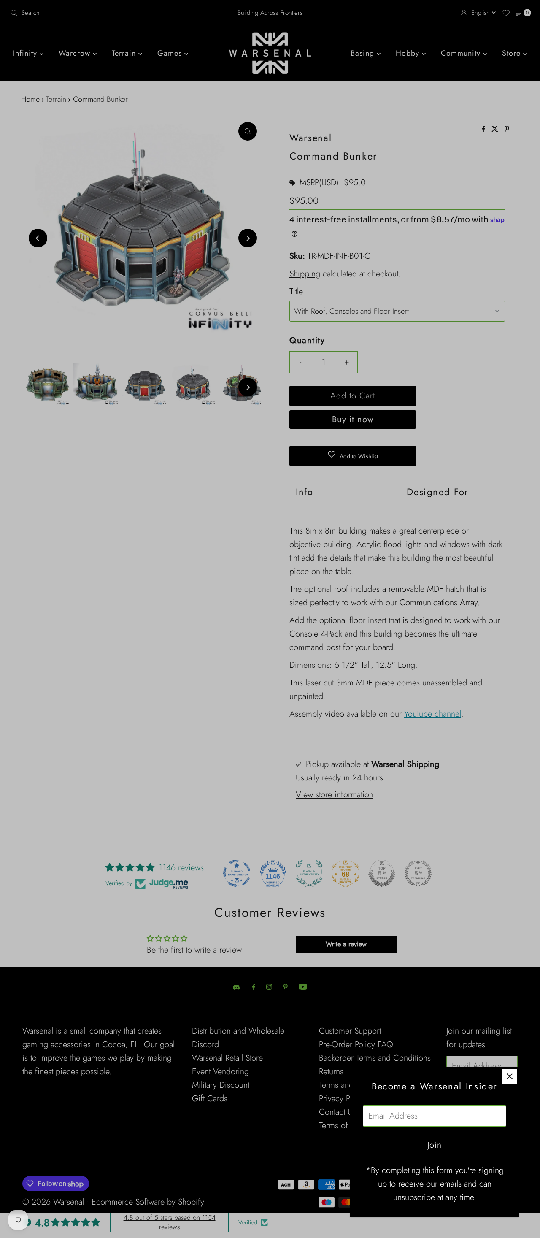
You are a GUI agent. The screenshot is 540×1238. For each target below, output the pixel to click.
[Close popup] (509, 1076)
